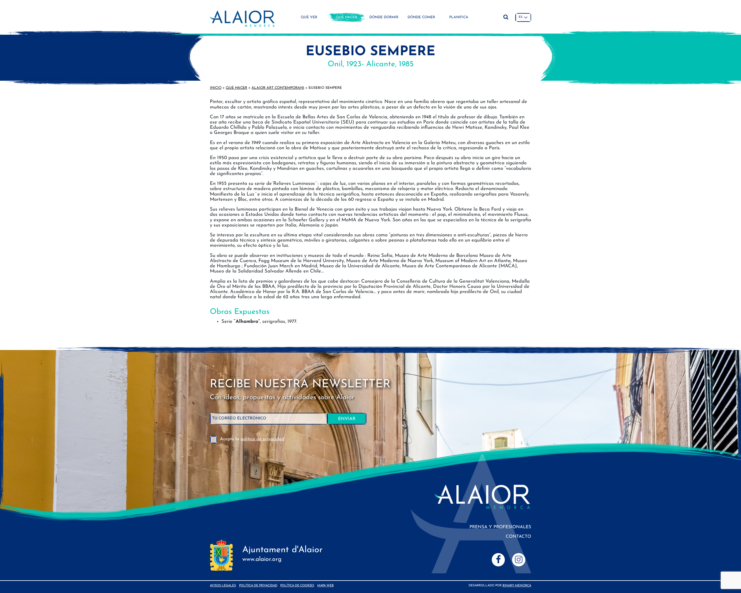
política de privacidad (262, 439)
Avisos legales (223, 585)
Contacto (518, 537)
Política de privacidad (258, 585)
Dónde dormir (383, 17)
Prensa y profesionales (500, 527)
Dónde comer (421, 17)
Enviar (346, 419)
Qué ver (309, 17)
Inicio (215, 88)
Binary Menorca (516, 585)
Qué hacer (346, 17)
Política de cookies (297, 585)
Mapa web (325, 585)
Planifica (458, 17)
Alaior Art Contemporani (278, 88)
